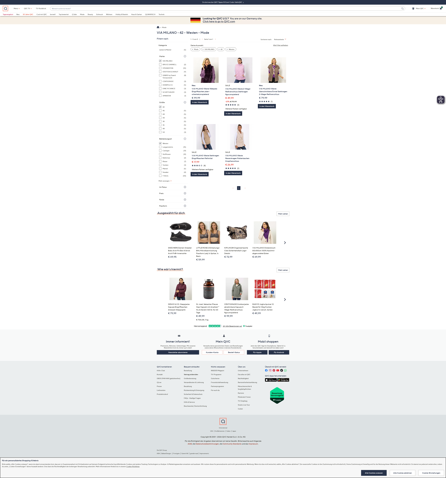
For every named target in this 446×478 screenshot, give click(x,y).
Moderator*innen (244, 397)
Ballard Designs (166, 453)
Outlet (240, 409)
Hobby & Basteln (122, 14)
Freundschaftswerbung (219, 382)
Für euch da (215, 390)
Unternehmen (243, 370)
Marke (162, 56)
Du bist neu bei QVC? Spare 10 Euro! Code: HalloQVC (222, 2)
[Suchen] (403, 8)
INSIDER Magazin (217, 370)
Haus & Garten (136, 14)
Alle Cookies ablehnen (402, 473)
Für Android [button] (279, 352)
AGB (190, 444)
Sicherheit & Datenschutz (193, 394)
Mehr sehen (283, 214)
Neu (18, 14)
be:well (53, 14)
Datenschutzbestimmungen (207, 444)
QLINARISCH (150, 14)
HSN (158, 453)
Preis (161, 193)
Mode (82, 14)
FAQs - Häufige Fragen (192, 398)
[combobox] (225, 8)
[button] (416, 8)
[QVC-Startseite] (158, 27)
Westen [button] (231, 49)
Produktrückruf (162, 394)
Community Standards (232, 444)
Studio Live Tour (244, 405)
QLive (159, 382)
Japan (234, 431)
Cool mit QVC (41, 14)
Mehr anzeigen (164, 181)
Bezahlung (188, 386)
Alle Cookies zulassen (374, 473)
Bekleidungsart (165, 139)
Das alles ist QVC (244, 374)
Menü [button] (16, 8)
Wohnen (109, 14)
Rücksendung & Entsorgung (194, 390)
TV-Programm (216, 374)
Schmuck (99, 14)
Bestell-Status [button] (234, 352)
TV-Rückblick (41, 8)
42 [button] (221, 49)
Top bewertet (64, 14)
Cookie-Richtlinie (132, 466)
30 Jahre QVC (28, 14)
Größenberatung (190, 378)
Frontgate (176, 453)
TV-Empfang (242, 401)
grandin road (194, 453)
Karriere (241, 393)
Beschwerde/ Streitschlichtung (195, 406)
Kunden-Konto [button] (212, 352)
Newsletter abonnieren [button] (178, 352)
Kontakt (160, 374)
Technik (161, 14)
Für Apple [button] (257, 352)
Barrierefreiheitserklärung (247, 382)
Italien (228, 431)
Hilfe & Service (189, 402)
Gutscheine (215, 378)
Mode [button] (196, 49)
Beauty (90, 14)
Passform (163, 206)
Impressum (253, 444)
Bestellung (188, 370)
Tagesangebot (8, 14)
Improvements (204, 453)
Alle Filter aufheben (280, 45)
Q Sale (74, 14)
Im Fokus (163, 187)
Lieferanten (161, 390)
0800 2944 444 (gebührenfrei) (168, 378)
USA (211, 431)
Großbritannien (220, 431)
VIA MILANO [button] (209, 49)
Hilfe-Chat (161, 370)
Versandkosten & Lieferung (194, 382)
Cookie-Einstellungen (431, 473)
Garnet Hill (184, 453)
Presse (159, 386)
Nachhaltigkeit (243, 378)
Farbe (161, 199)
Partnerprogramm (217, 386)
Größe (162, 102)
